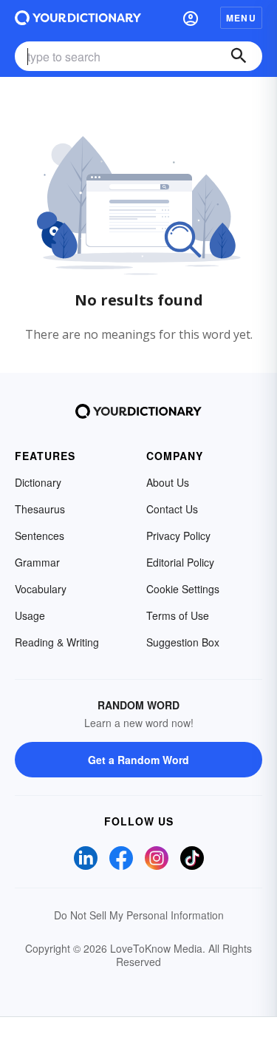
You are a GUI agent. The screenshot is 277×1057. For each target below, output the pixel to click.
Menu (241, 17)
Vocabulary (40, 588)
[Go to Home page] (78, 18)
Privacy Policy (178, 535)
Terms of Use (177, 615)
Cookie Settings (182, 588)
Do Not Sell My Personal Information (139, 915)
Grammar (37, 562)
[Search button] (238, 56)
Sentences (39, 535)
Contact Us (172, 509)
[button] (190, 17)
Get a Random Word (138, 759)
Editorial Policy (180, 562)
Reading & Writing (57, 642)
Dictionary (38, 482)
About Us (167, 482)
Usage (30, 615)
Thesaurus (40, 509)
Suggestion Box (182, 642)
